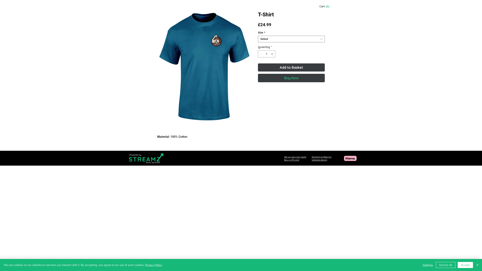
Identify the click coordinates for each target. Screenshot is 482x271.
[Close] (477, 265)
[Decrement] (261, 54)
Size (261, 32)
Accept (465, 264)
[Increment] (272, 54)
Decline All (445, 264)
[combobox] (291, 39)
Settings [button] (428, 264)
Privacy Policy (153, 264)
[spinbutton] (266, 54)
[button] (88, 68)
